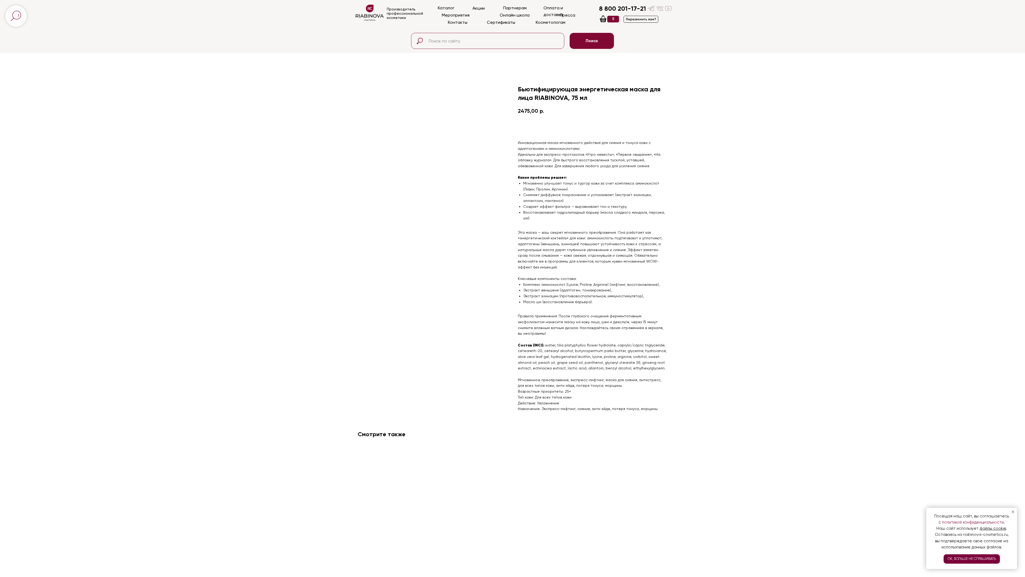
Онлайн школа (515, 15)
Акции (478, 8)
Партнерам (515, 7)
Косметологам (550, 22)
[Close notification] (1013, 511)
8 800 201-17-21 (622, 8)
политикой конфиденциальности (973, 522)
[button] (641, 19)
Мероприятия (456, 15)
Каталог (446, 7)
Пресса (567, 15)
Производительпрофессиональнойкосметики (405, 13)
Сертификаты (501, 22)
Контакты (457, 22)
